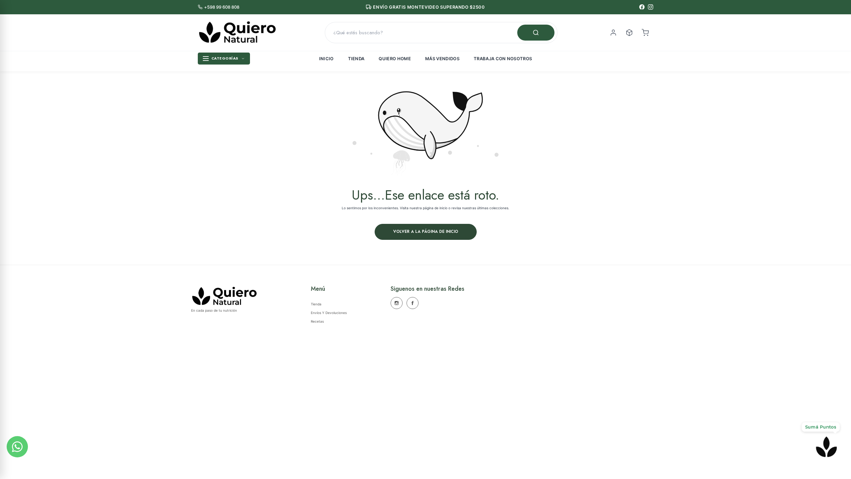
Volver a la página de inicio (425, 232)
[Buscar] (535, 33)
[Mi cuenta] (613, 33)
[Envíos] (629, 33)
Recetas (317, 321)
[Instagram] (650, 7)
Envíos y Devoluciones (329, 313)
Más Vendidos (442, 58)
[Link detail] (397, 303)
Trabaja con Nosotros (503, 58)
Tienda (356, 58)
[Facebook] (642, 7)
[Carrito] (645, 33)
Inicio (326, 58)
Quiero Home (395, 58)
